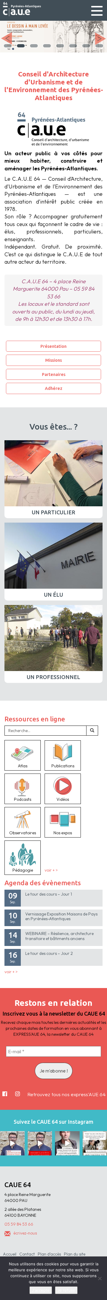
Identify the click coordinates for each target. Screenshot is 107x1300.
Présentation (53, 346)
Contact (27, 1254)
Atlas (22, 766)
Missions (53, 360)
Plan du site (74, 1254)
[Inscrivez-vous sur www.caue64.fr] (40, 1143)
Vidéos (62, 799)
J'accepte (41, 1290)
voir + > (51, 870)
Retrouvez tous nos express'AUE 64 (66, 1094)
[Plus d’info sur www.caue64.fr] (67, 1143)
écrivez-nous (25, 1233)
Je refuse (66, 1290)
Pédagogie (22, 870)
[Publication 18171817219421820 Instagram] (12, 1143)
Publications (62, 766)
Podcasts (22, 799)
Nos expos (63, 832)
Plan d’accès (49, 1254)
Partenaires (53, 374)
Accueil (9, 1254)
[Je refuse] (100, 1278)
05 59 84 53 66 (18, 1224)
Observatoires (22, 832)
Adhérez (53, 388)
